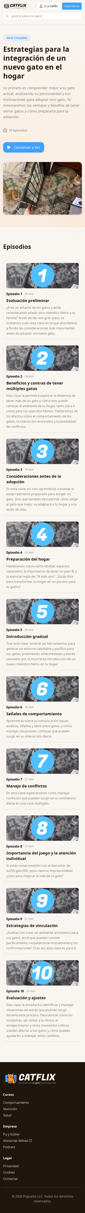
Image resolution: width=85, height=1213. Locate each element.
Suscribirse (71, 6)
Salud (7, 1115)
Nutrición (10, 1109)
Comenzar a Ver (27, 147)
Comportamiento (16, 1102)
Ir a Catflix (51, 6)
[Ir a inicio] (15, 6)
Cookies (9, 1172)
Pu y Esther (11, 1134)
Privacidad (11, 1166)
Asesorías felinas (15, 1140)
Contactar (10, 1179)
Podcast (9, 1147)
